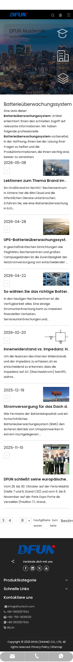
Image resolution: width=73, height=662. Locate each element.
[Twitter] (39, 568)
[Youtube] (46, 568)
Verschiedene (20, 36)
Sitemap (56, 647)
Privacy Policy (40, 647)
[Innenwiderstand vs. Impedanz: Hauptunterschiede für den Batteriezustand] (7, 340)
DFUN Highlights (20, 59)
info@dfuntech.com (21, 606)
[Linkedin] (32, 568)
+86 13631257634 (18, 622)
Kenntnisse (39, 36)
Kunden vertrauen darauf (27, 82)
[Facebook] (25, 568)
